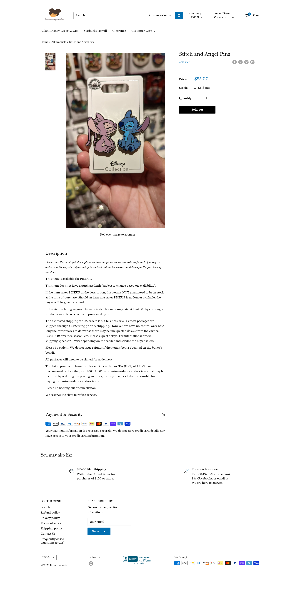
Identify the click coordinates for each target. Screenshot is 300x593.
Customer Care (141, 30)
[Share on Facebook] (234, 62)
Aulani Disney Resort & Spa (59, 30)
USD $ (46, 557)
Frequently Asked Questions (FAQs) (52, 540)
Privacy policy (50, 518)
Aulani (184, 62)
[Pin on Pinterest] (240, 62)
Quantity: (185, 98)
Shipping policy (52, 528)
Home (44, 41)
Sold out (197, 109)
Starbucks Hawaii (95, 30)
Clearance (119, 30)
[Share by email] (252, 62)
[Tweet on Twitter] (246, 62)
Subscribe (99, 531)
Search (45, 507)
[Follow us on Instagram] (91, 563)
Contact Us (48, 533)
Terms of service (52, 523)
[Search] (179, 15)
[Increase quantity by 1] (215, 98)
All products (58, 41)
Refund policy (50, 512)
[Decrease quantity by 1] (198, 98)
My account (222, 17)
